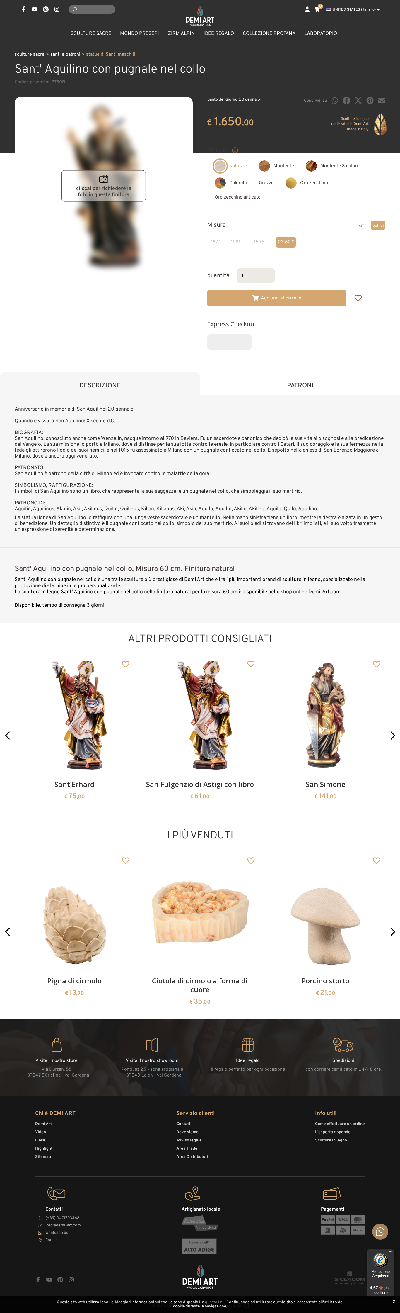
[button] (7, 735)
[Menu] (390, 1252)
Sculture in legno (331, 1140)
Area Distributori (192, 1156)
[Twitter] (358, 100)
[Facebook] (346, 100)
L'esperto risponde (333, 1132)
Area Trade (186, 1148)
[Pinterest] (370, 100)
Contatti (184, 1123)
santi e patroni (65, 54)
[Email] (381, 100)
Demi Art (43, 1123)
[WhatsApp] (335, 100)
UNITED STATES (354, 9)
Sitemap (43, 1156)
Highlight (43, 1148)
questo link (215, 1302)
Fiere (40, 1140)
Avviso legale (189, 1140)
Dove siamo (187, 1132)
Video (40, 1132)
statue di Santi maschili (110, 54)
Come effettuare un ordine (340, 1123)
